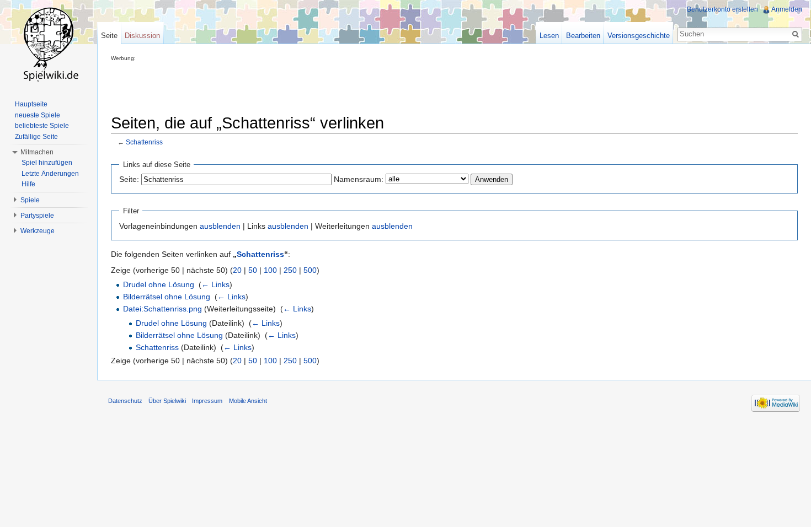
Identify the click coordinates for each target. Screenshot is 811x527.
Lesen (549, 35)
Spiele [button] (30, 200)
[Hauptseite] (48, 44)
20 (237, 270)
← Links (215, 284)
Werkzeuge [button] (37, 231)
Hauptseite (31, 104)
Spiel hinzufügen (47, 162)
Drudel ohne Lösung (158, 284)
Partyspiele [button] (37, 215)
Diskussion (142, 35)
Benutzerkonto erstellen (722, 9)
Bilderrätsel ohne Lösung (166, 296)
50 (252, 270)
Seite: (129, 179)
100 (270, 270)
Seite (109, 35)
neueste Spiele (37, 115)
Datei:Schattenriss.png (162, 308)
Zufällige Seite (36, 137)
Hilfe (28, 184)
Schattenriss (144, 142)
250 (290, 270)
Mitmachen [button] (37, 152)
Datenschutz (125, 400)
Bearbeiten (583, 35)
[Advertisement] (312, 86)
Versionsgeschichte (638, 35)
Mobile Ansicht (248, 400)
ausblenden (220, 226)
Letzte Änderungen (50, 174)
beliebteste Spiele (42, 126)
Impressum (207, 400)
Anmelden (786, 9)
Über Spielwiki (167, 400)
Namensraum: (358, 179)
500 (310, 270)
